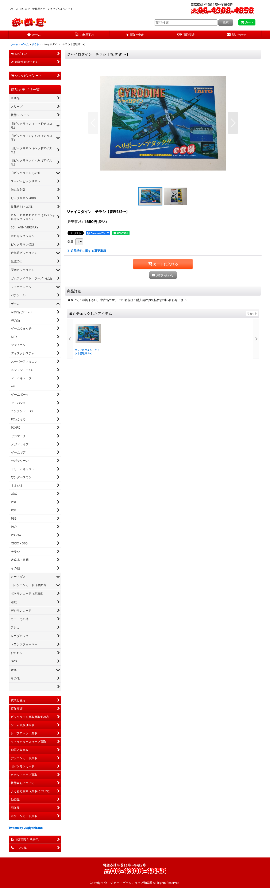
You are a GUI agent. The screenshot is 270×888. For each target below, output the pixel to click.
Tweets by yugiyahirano (25, 827)
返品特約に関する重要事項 (88, 250)
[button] (93, 123)
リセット (252, 313)
